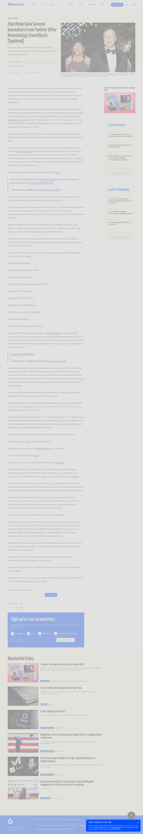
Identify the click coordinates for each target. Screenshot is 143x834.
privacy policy (115, 827)
